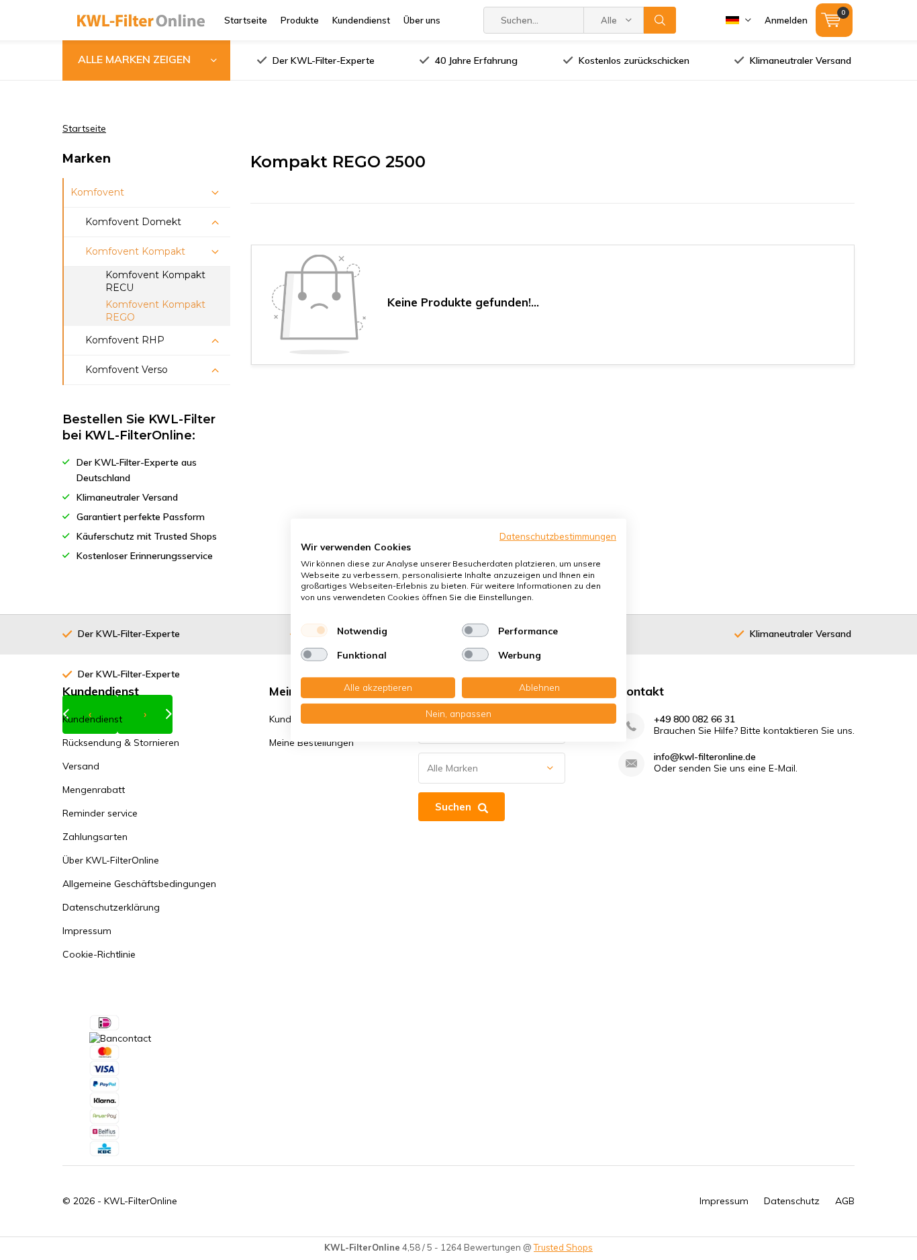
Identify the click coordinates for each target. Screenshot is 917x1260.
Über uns (421, 20)
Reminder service (100, 813)
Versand (80, 766)
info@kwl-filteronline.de (705, 757)
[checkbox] (314, 630)
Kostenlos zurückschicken (634, 60)
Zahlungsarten (95, 837)
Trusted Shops (563, 1247)
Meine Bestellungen (311, 743)
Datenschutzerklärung (111, 907)
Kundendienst (361, 20)
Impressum (86, 931)
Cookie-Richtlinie (99, 954)
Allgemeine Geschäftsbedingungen (139, 884)
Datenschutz (792, 1201)
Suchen (660, 20)
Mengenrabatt (93, 790)
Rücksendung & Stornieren (120, 743)
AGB (845, 1201)
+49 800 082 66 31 (694, 719)
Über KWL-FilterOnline (110, 860)
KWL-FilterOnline (140, 1201)
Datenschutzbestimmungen (557, 535)
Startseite (245, 20)
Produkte (300, 20)
